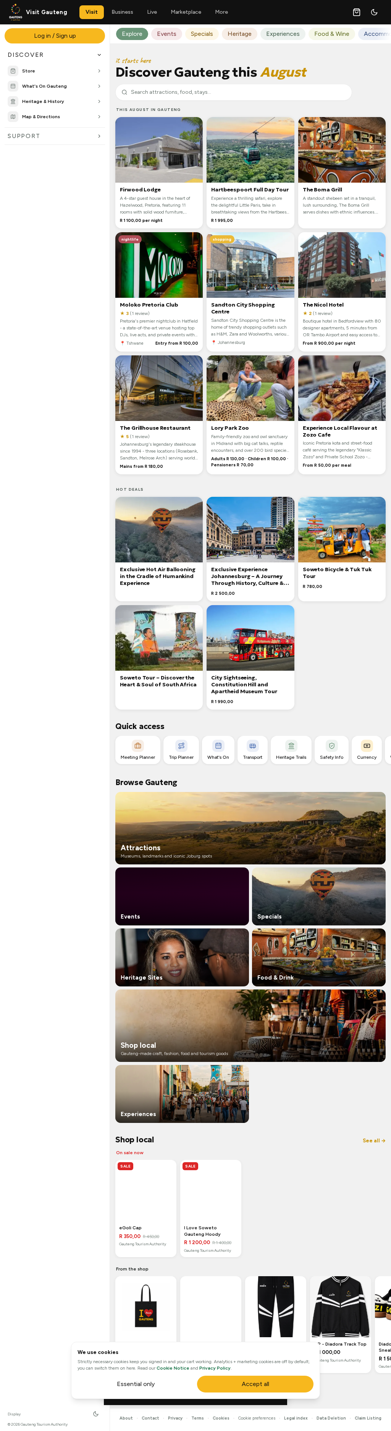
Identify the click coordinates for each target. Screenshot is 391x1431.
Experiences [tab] (283, 33)
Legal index (296, 1418)
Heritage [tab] (240, 33)
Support (24, 136)
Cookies (221, 1418)
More (221, 12)
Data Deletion (331, 1418)
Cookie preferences (256, 1418)
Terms (197, 1418)
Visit (92, 12)
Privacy (175, 1418)
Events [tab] (166, 33)
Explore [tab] (132, 33)
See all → (374, 1141)
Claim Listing (368, 1418)
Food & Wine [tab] (331, 33)
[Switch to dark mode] (374, 12)
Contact (150, 1418)
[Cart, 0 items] (356, 12)
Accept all (255, 1384)
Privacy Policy (215, 1368)
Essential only (136, 1384)
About (126, 1418)
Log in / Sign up (55, 35)
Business (122, 12)
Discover (26, 54)
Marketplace (186, 12)
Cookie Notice (173, 1368)
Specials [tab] (202, 33)
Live (152, 12)
